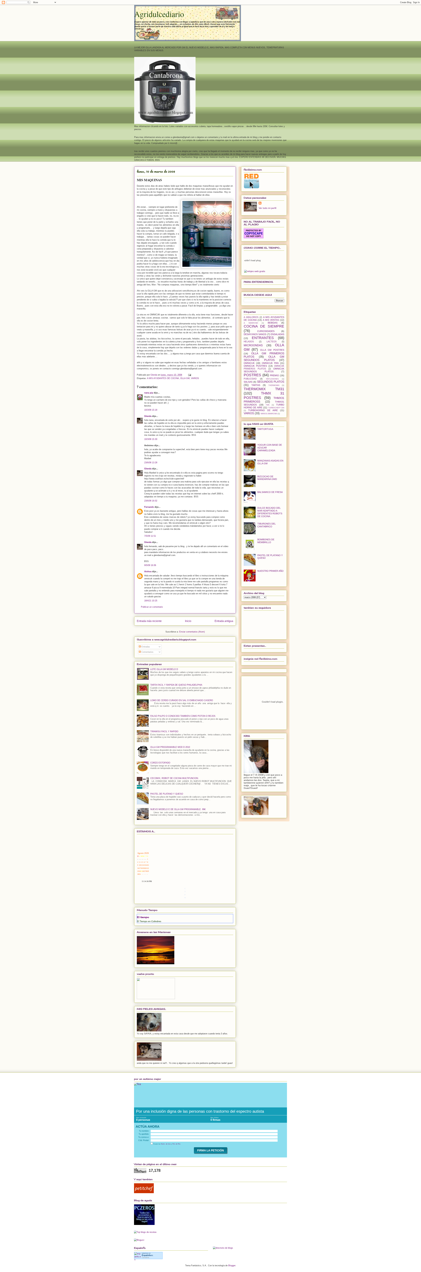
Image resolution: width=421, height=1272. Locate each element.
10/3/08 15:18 (150, 410)
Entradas (145, 646)
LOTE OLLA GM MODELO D (164, 669)
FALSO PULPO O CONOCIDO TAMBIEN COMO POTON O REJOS (182, 716)
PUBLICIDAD (250, 379)
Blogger (231, 1265)
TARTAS (255, 385)
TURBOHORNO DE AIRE (263, 410)
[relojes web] (252, 268)
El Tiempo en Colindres (149, 921)
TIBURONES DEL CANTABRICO (266, 525)
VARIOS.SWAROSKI (268, 414)
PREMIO (274, 375)
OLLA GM (185, 378)
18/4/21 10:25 (150, 600)
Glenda (147, 416)
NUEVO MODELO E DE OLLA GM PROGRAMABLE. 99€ (178, 809)
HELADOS (249, 342)
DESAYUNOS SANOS (255, 334)
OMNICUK (249, 363)
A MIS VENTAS (271, 320)
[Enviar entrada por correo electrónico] (189, 375)
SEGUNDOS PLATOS (270, 381)
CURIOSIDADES (265, 331)
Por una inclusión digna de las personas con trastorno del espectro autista (200, 1111)
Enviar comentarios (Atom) (192, 631)
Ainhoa (147, 571)
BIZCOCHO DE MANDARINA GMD (267, 478)
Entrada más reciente (149, 621)
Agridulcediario (159, 14)
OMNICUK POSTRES (255, 366)
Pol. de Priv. (177, 1144)
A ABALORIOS (251, 317)
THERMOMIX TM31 (264, 389)
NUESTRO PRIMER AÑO (270, 571)
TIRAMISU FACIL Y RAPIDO (164, 731)
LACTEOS (272, 342)
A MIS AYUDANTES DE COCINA (163, 378)
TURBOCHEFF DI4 (276, 408)
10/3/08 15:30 (150, 439)
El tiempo (143, 917)
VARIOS (195, 378)
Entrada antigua (224, 621)
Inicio (188, 621)
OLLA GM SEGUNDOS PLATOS (264, 358)
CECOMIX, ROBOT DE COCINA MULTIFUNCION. (174, 778)
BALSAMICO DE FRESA (270, 492)
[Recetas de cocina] (144, 1192)
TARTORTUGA (265, 429)
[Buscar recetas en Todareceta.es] (145, 1232)
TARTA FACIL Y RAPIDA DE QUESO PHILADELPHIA (176, 685)
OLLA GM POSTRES (272, 350)
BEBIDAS (272, 322)
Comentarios (147, 652)
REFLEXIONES (272, 379)
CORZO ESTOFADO (160, 762)
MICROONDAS (253, 345)
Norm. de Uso (166, 1144)
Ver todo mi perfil (267, 208)
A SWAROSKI (251, 323)
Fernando (149, 507)
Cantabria (145, 1257)
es (147, 1255)
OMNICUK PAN (270, 363)
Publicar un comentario (152, 607)
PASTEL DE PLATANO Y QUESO (166, 794)
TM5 (267, 405)
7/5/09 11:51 (150, 536)
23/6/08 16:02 (150, 500)
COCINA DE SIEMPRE (264, 326)
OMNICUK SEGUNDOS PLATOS (264, 370)
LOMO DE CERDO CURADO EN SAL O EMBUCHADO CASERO (181, 700)
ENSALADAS (277, 334)
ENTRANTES (263, 338)
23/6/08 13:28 (150, 462)
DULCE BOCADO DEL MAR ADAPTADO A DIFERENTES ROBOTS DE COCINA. (269, 512)
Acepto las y (167, 1144)
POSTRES (252, 375)
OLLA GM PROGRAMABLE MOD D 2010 (170, 747)
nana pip (148, 393)
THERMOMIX (273, 385)
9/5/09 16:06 (150, 565)
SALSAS (248, 381)
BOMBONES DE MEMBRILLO (265, 541)
